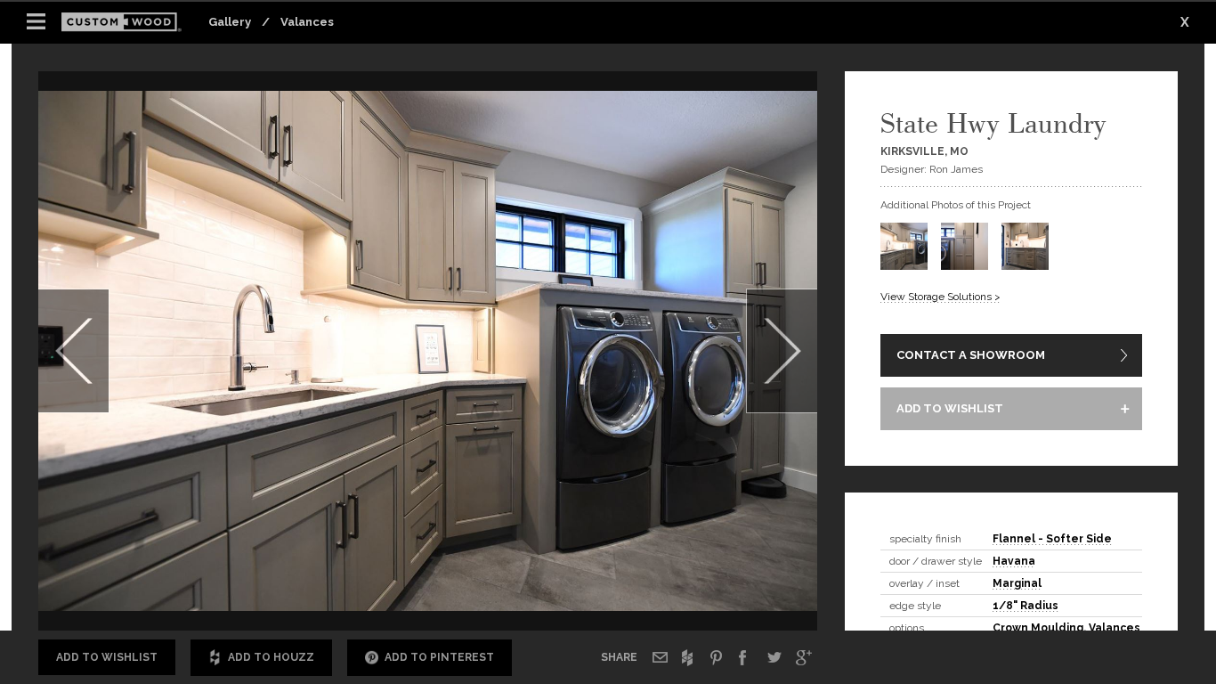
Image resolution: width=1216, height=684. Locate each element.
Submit (720, 581)
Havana (1014, 561)
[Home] (126, 23)
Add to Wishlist (107, 657)
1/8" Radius (1025, 605)
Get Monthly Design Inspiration (346, 579)
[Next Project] (781, 351)
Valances (307, 21)
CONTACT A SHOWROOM (970, 355)
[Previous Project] (73, 351)
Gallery (229, 21)
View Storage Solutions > (940, 296)
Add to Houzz (271, 657)
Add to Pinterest (439, 657)
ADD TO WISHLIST (949, 408)
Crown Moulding (1038, 628)
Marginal (1017, 583)
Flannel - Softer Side (1052, 539)
